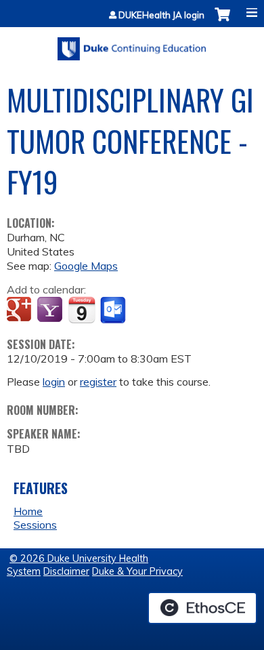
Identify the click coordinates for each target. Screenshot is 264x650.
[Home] (132, 44)
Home (28, 511)
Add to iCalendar (81, 309)
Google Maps (86, 265)
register (98, 381)
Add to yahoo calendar (51, 310)
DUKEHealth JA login (161, 15)
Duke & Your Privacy (137, 571)
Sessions (35, 524)
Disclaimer (66, 571)
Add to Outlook (114, 310)
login (54, 381)
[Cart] (222, 21)
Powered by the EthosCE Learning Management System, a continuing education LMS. (202, 608)
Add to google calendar (21, 310)
